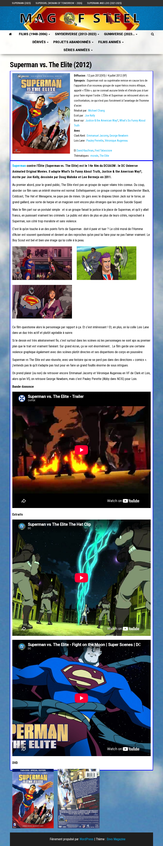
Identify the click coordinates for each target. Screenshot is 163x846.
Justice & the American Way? (101, 120)
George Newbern (119, 135)
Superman (19, 166)
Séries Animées (77, 50)
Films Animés (110, 42)
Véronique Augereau (116, 140)
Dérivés (39, 42)
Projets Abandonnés (72, 42)
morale (94, 155)
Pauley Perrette (95, 140)
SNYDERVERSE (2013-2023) (76, 34)
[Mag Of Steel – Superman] (10, 34)
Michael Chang (96, 110)
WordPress (86, 839)
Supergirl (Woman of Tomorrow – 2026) (59, 3)
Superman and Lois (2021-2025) (104, 3)
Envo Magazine (116, 839)
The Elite (104, 155)
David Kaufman (85, 150)
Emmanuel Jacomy (97, 135)
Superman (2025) (21, 3)
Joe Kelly (90, 115)
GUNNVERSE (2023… (119, 34)
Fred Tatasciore (103, 150)
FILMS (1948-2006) (33, 34)
